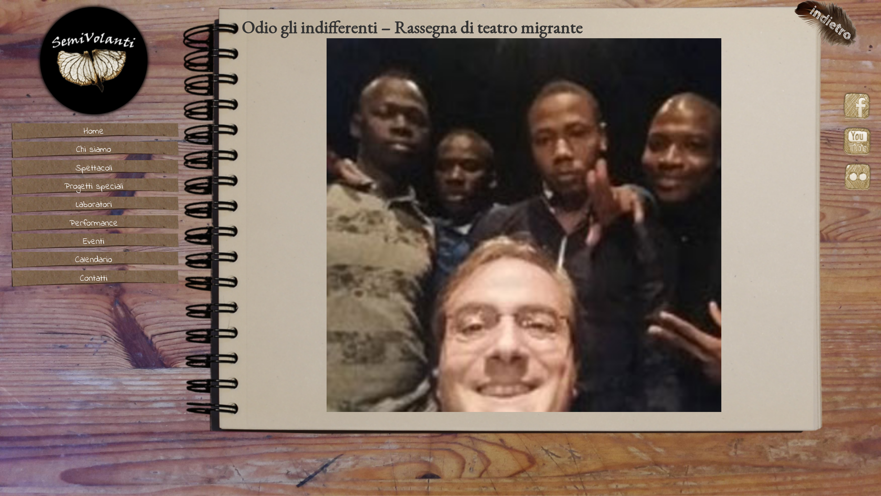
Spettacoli (93, 168)
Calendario (93, 260)
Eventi (93, 241)
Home (94, 131)
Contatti (93, 278)
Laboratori (94, 204)
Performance (94, 223)
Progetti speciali (93, 186)
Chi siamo (93, 149)
